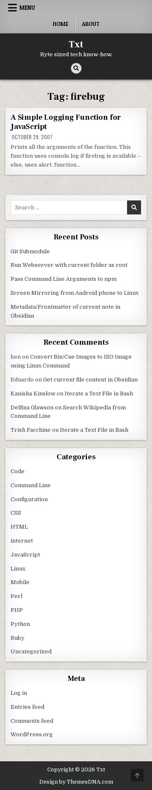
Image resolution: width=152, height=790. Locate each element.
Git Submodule (30, 251)
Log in (19, 693)
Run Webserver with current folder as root (69, 265)
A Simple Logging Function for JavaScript (66, 122)
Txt (76, 44)
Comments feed (32, 721)
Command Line (31, 485)
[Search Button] (76, 68)
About (91, 24)
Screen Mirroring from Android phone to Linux (74, 293)
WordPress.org (32, 734)
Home (60, 24)
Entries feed (27, 707)
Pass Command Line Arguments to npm (64, 279)
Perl (16, 596)
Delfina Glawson (32, 407)
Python (20, 624)
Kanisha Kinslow (33, 393)
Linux (18, 568)
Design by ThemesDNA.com (76, 782)
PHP (17, 610)
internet (22, 541)
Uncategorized (31, 651)
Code (17, 471)
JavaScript (25, 554)
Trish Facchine (31, 430)
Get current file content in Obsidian (90, 379)
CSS (16, 513)
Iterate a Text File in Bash (99, 393)
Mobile (20, 582)
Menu (27, 7)
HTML (19, 527)
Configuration (29, 499)
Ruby (17, 638)
